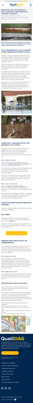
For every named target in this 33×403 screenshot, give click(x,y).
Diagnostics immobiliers (8, 363)
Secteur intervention (7, 374)
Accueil (3, 15)
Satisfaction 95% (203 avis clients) (13, 1)
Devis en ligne (5, 377)
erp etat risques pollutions (13, 15)
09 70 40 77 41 (11, 353)
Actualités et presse (7, 371)
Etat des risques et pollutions (10, 365)
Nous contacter (6, 379)
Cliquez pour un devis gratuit (17, 233)
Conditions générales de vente (10, 382)
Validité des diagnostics (8, 368)
